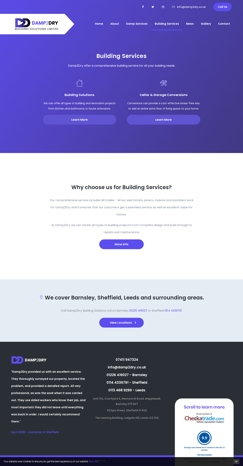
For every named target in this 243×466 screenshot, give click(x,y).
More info (94, 461)
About (114, 24)
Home (99, 24)
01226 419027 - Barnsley (127, 375)
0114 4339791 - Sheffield (127, 382)
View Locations (121, 323)
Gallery (206, 24)
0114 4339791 (173, 311)
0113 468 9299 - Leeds (126, 390)
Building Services (167, 24)
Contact (224, 24)
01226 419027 (138, 311)
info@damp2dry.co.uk (127, 367)
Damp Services (137, 24)
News (190, 24)
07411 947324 (127, 359)
